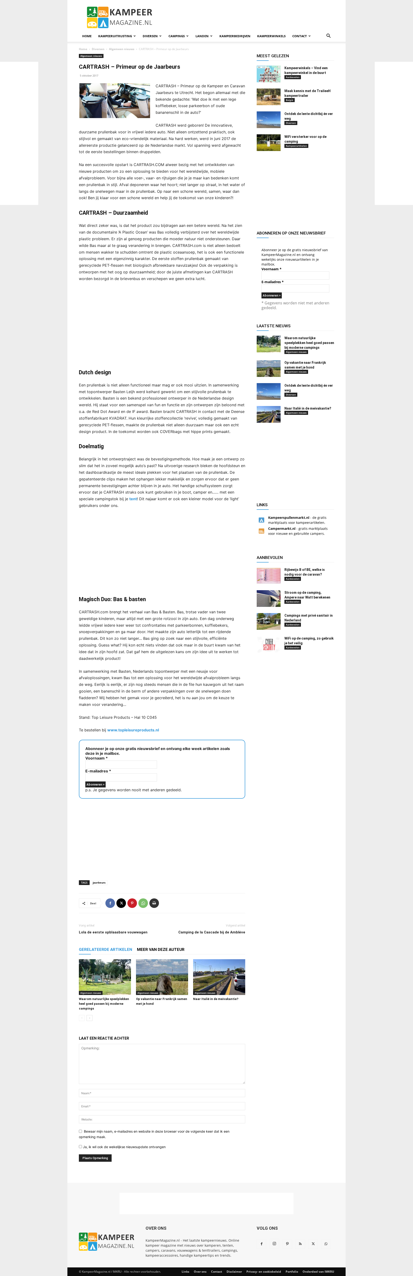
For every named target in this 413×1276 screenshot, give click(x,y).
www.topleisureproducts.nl (133, 730)
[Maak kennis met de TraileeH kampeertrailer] (269, 97)
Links (185, 1272)
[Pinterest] (132, 903)
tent (133, 498)
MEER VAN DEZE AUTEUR (161, 949)
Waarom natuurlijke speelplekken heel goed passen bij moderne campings (104, 1003)
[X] (121, 903)
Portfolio (292, 1272)
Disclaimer (234, 1272)
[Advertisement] (19, 133)
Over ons (200, 1272)
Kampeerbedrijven (234, 36)
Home (87, 36)
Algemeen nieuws (121, 49)
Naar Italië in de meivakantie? (215, 999)
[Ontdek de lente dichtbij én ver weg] (269, 119)
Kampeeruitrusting (115, 36)
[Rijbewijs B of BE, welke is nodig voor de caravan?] (269, 575)
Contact (299, 36)
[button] (328, 36)
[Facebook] (110, 903)
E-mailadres (98, 771)
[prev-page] (82, 1018)
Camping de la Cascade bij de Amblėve (211, 932)
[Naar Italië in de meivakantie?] (219, 977)
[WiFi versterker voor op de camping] (269, 142)
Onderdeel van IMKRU (318, 1272)
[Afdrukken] (154, 903)
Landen (202, 36)
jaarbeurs (99, 882)
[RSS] (300, 1244)
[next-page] (89, 1018)
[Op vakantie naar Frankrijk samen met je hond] (162, 977)
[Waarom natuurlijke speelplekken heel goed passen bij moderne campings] (105, 977)
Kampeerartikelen (296, 145)
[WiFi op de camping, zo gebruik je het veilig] (269, 644)
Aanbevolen (292, 77)
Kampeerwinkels (271, 36)
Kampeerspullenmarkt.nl (288, 517)
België (289, 100)
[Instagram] (274, 1244)
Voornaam (96, 758)
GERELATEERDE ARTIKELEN (105, 949)
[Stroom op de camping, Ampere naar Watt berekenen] (269, 598)
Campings (176, 36)
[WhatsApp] (143, 903)
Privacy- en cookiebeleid (263, 1272)
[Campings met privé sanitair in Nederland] (269, 621)
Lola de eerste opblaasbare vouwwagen (113, 932)
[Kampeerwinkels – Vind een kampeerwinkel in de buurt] (269, 74)
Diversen (150, 36)
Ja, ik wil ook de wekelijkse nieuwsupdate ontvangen (124, 1147)
